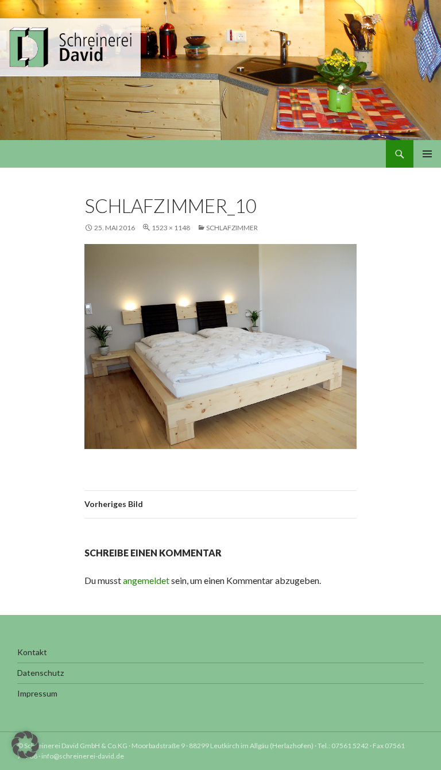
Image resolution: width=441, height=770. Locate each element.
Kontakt (32, 652)
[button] (25, 744)
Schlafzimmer (232, 227)
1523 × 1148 (171, 227)
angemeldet (146, 580)
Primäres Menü (427, 154)
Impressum (37, 693)
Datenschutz (40, 673)
